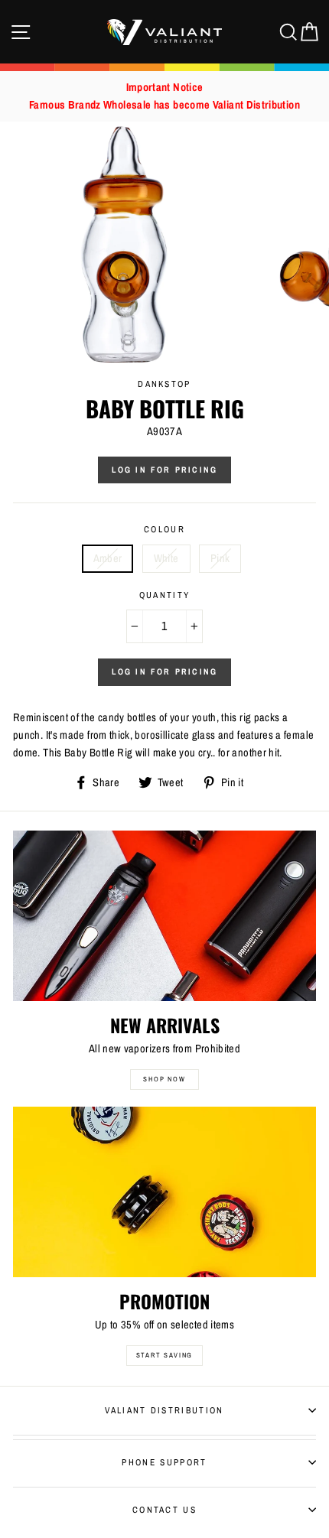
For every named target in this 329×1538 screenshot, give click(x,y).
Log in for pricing (165, 469)
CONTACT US (164, 1510)
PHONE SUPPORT (164, 1462)
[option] (164, 96)
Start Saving (165, 1355)
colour (164, 529)
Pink (220, 558)
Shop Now (164, 1079)
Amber (107, 558)
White (166, 558)
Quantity (165, 595)
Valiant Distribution (164, 1410)
